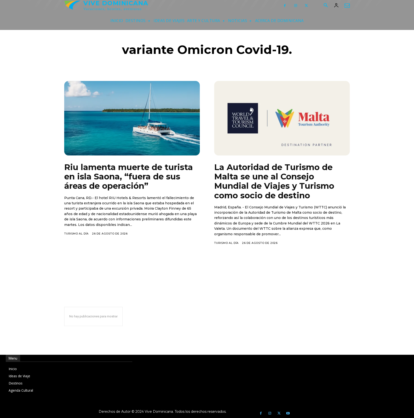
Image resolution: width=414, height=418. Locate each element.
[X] (306, 5)
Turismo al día (76, 233)
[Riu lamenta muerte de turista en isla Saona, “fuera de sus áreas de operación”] (132, 118)
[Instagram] (295, 5)
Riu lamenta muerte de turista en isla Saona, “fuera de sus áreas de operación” (128, 176)
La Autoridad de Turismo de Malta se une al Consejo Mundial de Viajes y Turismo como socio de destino (274, 181)
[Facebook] (285, 5)
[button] (325, 5)
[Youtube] (288, 413)
